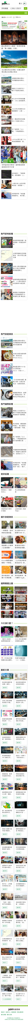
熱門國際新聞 (7, 404)
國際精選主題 (7, 583)
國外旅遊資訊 (7, 517)
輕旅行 (5, 962)
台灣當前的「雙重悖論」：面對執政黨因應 (21, 922)
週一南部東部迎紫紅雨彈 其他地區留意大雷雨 (7, 812)
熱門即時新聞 (7, 233)
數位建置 (3, 1014)
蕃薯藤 (5, 3)
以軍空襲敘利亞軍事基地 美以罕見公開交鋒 (7, 940)
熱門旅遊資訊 (7, 334)
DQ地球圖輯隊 (7, 999)
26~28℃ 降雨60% (14, 17)
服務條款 (13, 1012)
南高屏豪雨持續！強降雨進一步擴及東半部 (7, 739)
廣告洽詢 (9, 1014)
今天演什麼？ (7, 623)
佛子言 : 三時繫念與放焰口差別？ (7, 885)
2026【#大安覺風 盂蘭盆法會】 (20, 940)
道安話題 (5, 474)
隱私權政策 (20, 1012)
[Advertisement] (14, 216)
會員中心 (8, 1012)
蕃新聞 (5, 687)
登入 (20, 3)
